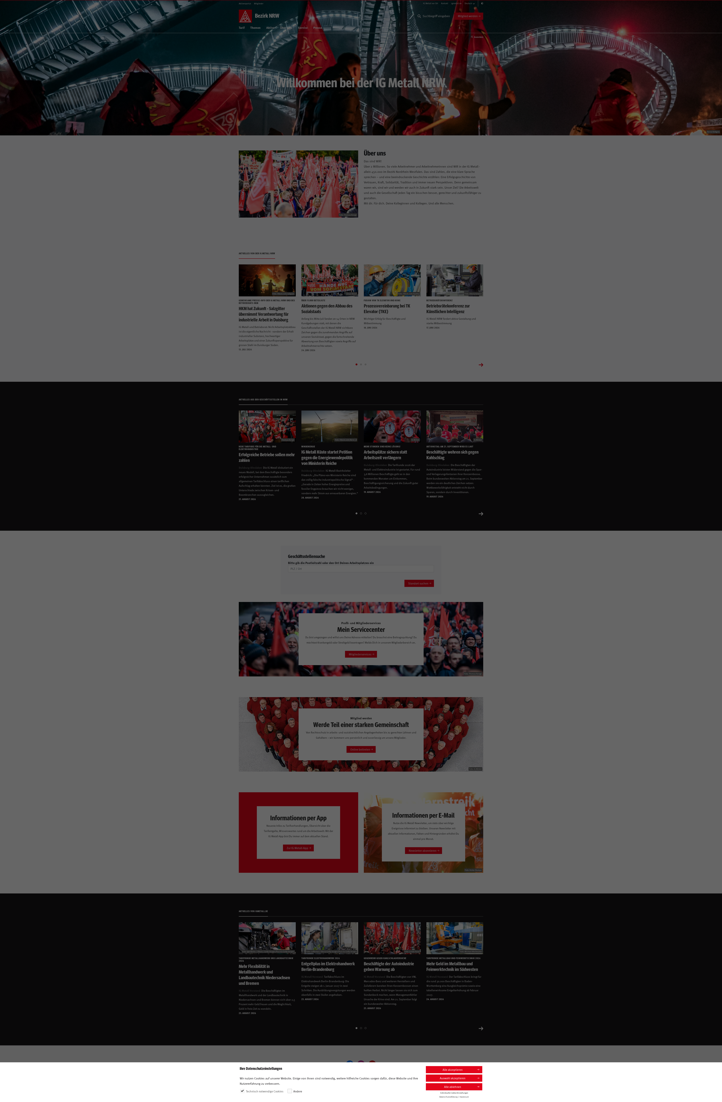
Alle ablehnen (452, 1087)
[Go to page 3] (365, 364)
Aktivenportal (245, 3)
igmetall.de (456, 3)
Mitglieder (258, 3)
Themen (255, 27)
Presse (317, 27)
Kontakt (444, 3)
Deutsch (468, 3)
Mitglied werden (468, 16)
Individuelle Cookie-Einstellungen (454, 1092)
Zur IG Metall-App (297, 848)
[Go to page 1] (356, 364)
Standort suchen (418, 583)
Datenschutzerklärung (448, 1096)
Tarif (242, 27)
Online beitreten (360, 749)
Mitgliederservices (360, 654)
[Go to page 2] (361, 364)
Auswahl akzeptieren (452, 1078)
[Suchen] (419, 16)
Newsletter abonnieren (422, 850)
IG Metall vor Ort (430, 3)
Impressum (464, 1096)
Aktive (270, 27)
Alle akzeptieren (453, 1070)
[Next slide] (481, 364)
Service (303, 27)
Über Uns (286, 27)
